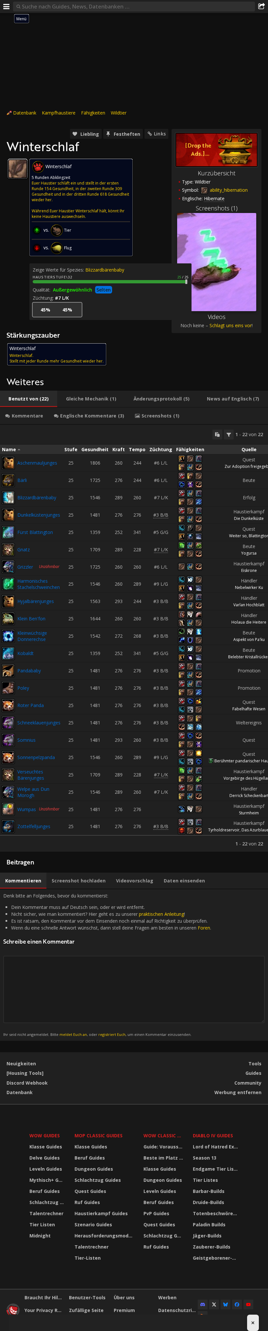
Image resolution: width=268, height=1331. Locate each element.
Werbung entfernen (237, 1092)
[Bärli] (8, 480)
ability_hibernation (228, 190)
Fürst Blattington (35, 532)
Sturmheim (249, 813)
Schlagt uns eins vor (230, 325)
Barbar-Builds (209, 1191)
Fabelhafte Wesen (248, 709)
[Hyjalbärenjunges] (8, 601)
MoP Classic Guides (99, 1135)
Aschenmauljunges (37, 463)
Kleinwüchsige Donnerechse (32, 636)
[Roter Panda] (8, 705)
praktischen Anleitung (161, 914)
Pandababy (29, 670)
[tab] (28, 399)
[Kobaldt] (8, 653)
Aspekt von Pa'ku (249, 639)
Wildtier (118, 113)
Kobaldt (25, 653)
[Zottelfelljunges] (8, 826)
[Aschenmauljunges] (8, 463)
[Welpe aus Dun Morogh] (8, 792)
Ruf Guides (87, 1202)
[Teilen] (261, 6)
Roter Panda (30, 705)
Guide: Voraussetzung (164, 1147)
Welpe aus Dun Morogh (33, 792)
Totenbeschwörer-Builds (216, 1213)
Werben (167, 1297)
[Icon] (18, 169)
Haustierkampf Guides (101, 1213)
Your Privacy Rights (44, 1310)
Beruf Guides (44, 1191)
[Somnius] (8, 740)
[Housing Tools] (25, 1073)
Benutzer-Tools (87, 1297)
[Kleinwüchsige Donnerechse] (8, 636)
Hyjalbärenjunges (35, 601)
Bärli (22, 480)
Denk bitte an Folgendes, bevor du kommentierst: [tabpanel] (107, 965)
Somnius (26, 740)
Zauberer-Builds (211, 1247)
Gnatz (23, 549)
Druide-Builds (208, 1202)
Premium (124, 1310)
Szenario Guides (93, 1224)
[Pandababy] (8, 671)
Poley (23, 688)
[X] (214, 1304)
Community (247, 1083)
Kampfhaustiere (58, 113)
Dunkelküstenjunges (38, 515)
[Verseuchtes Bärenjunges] (8, 775)
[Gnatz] (8, 549)
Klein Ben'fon (31, 618)
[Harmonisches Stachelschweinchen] (8, 584)
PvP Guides (156, 1213)
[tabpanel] (134, 638)
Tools (254, 1063)
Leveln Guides (45, 1169)
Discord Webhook (27, 1083)
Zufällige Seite (86, 1310)
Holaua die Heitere (248, 622)
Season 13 (204, 1158)
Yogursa (249, 553)
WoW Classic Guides (164, 1135)
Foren (204, 928)
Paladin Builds (209, 1224)
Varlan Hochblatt (248, 605)
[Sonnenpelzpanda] (8, 757)
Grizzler (25, 567)
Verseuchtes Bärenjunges (30, 775)
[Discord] (203, 1304)
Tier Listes (205, 1180)
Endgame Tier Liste (216, 1169)
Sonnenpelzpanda (36, 757)
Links (160, 134)
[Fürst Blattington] (8, 532)
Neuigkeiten (21, 1063)
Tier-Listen (88, 1258)
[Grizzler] (8, 566)
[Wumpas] (8, 809)
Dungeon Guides (94, 1169)
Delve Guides (44, 1158)
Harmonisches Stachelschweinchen (38, 584)
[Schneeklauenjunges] (8, 723)
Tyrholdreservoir (224, 830)
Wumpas (26, 809)
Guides (253, 1073)
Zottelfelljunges (33, 826)
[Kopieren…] (217, 434)
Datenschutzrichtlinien (178, 1310)
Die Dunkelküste (249, 518)
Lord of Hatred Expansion (216, 1147)
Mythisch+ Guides (47, 1180)
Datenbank (24, 113)
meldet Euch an (73, 1034)
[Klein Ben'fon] (8, 618)
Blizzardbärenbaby (104, 270)
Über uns (124, 1297)
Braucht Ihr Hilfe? (44, 1297)
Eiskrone (249, 570)
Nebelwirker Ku (249, 587)
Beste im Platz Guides (164, 1158)
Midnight (40, 1236)
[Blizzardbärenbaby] (8, 497)
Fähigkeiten (93, 113)
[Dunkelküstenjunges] (8, 515)
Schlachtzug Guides (47, 1202)
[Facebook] (237, 1304)
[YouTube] (248, 1304)
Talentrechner (46, 1213)
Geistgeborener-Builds (216, 1258)
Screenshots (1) (217, 208)
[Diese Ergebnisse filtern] (229, 434)
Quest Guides (90, 1191)
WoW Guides (44, 1135)
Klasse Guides (45, 1147)
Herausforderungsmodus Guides (105, 1236)
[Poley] (8, 688)
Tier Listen (42, 1224)
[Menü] (6, 6)
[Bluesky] (225, 1304)
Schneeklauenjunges (38, 722)
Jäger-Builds (207, 1236)
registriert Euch (112, 1034)
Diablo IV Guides (213, 1135)
